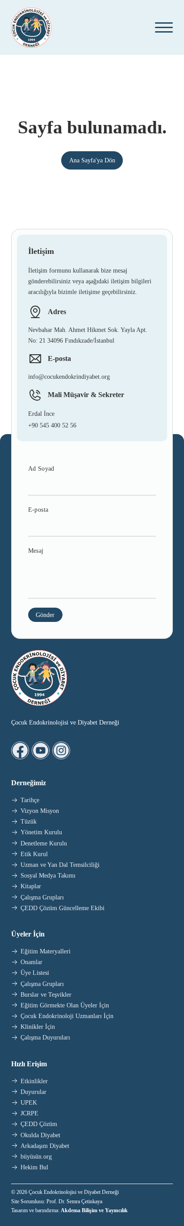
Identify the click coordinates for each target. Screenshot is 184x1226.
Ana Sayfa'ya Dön (92, 160)
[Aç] (160, 27)
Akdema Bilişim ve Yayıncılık (94, 1210)
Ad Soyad (41, 468)
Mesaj (36, 550)
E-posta (38, 509)
